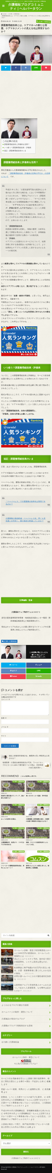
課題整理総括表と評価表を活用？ (17, 144)
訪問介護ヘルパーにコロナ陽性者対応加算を (32, 977)
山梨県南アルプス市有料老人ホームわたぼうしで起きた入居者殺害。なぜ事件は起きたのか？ (32, 988)
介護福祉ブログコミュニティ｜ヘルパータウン (26, 6)
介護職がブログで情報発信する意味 (17, 1026)
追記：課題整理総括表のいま (15, 151)
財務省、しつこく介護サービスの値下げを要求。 (22, 1097)
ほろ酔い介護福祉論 (10, 641)
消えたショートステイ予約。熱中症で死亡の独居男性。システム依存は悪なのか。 (32, 962)
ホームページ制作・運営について (26, 1057)
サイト (3, 736)
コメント (5, 699)
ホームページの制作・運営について (17, 1012)
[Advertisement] (26, 95)
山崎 (29, 1127)
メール (4, 727)
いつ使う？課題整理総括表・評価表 (17, 148)
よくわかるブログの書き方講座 (15, 1005)
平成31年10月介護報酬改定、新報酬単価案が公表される (25, 1111)
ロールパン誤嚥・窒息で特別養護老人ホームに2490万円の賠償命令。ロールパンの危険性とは (32, 953)
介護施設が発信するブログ (13, 1019)
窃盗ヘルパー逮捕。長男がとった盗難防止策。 (21, 1089)
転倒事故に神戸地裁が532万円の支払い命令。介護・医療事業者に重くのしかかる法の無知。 (32, 970)
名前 (4, 718)
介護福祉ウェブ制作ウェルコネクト (26, 1158)
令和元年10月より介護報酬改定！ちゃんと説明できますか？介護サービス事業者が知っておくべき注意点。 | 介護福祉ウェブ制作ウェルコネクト (26, 1116)
